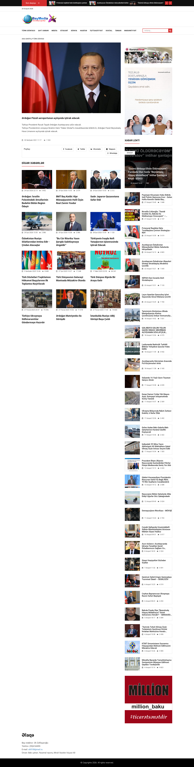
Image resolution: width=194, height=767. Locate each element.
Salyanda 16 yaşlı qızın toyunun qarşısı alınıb (156, 379)
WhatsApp (113, 153)
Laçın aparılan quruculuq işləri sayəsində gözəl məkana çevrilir (156, 296)
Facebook (68, 149)
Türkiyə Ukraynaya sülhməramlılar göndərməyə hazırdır (33, 319)
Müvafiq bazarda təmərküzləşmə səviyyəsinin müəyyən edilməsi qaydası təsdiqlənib (156, 662)
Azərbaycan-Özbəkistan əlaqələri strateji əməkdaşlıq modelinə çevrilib (156, 263)
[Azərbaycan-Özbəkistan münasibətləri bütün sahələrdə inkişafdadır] (92, 3)
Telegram (111, 149)
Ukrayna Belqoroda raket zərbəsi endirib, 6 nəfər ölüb (156, 412)
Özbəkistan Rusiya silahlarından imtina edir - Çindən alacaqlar (36, 241)
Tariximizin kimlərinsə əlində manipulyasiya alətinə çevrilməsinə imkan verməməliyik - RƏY (157, 313)
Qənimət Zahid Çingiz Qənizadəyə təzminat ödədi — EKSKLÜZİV (157, 578)
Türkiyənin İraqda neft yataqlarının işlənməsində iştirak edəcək (104, 241)
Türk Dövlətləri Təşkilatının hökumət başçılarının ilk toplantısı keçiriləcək (36, 280)
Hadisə (83, 31)
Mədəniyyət (130, 31)
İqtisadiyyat (96, 31)
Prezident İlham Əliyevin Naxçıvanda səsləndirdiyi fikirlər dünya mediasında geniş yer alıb (156, 463)
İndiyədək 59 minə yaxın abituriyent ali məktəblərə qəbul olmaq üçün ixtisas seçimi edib (156, 446)
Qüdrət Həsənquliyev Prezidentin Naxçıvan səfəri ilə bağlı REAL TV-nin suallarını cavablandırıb (156, 479)
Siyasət (64, 31)
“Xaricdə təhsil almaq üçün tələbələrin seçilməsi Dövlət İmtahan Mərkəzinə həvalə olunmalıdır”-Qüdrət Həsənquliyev (157, 629)
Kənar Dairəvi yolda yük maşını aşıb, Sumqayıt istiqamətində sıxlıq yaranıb (155, 396)
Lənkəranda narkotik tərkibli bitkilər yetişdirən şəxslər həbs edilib (156, 346)
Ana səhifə (26, 39)
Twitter (82, 149)
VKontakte (97, 149)
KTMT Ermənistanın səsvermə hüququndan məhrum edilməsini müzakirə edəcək (156, 646)
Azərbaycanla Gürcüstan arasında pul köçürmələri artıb (157, 362)
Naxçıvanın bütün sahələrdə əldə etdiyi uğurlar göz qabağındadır (156, 495)
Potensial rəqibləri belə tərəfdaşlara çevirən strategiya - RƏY (156, 230)
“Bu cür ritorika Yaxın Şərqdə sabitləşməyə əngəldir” (67, 241)
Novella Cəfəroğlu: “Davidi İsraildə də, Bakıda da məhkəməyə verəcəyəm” (154, 214)
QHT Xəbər (43, 31)
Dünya (74, 31)
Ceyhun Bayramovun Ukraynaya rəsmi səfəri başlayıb (155, 595)
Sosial (109, 31)
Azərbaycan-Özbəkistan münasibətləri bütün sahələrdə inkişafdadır (155, 247)
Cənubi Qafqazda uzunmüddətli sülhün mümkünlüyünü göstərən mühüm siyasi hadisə (156, 529)
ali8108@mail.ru (35, 749)
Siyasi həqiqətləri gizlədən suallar (154, 561)
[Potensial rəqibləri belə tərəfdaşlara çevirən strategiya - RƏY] (52, 3)
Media (54, 31)
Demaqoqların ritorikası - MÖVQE (157, 511)
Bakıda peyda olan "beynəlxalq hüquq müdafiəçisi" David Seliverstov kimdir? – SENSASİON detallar (157, 612)
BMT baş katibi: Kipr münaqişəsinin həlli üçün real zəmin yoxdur (69, 199)
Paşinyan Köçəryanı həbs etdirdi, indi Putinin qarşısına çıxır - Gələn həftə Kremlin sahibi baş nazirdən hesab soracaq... (157, 197)
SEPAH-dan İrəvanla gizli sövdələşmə (153, 279)
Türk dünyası (28, 31)
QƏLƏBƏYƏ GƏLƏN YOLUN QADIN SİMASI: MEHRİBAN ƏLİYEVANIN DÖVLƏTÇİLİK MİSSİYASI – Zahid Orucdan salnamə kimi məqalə (154, 330)
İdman (118, 31)
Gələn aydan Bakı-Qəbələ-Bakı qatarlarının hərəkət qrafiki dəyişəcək (155, 429)
